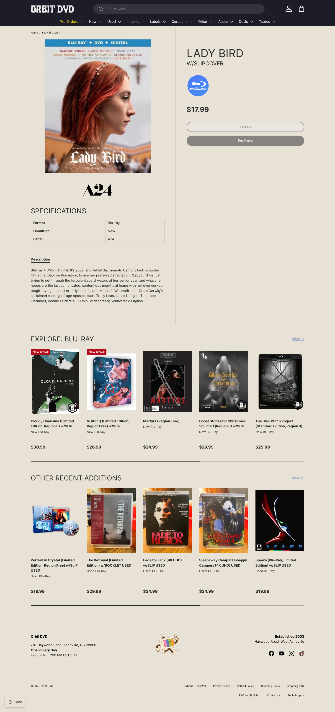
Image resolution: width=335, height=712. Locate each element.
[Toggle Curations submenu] (191, 21)
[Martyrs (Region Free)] (167, 381)
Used (111, 21)
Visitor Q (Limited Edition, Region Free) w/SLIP (108, 423)
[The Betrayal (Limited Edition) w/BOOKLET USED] (111, 520)
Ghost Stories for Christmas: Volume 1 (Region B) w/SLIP (222, 423)
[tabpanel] (98, 286)
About (223, 21)
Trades (264, 21)
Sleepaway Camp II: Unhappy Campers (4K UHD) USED (223, 563)
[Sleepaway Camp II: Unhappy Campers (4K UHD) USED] (223, 520)
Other (202, 21)
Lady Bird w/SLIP (52, 32)
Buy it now (245, 140)
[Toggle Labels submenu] (164, 21)
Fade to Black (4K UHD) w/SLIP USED (162, 563)
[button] (301, 9)
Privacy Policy (221, 686)
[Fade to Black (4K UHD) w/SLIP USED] (167, 520)
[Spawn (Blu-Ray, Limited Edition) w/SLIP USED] (279, 520)
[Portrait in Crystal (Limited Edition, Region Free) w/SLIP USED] (55, 520)
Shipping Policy (270, 686)
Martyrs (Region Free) (161, 421)
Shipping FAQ (295, 686)
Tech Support (296, 695)
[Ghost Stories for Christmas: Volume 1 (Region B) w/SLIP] (223, 381)
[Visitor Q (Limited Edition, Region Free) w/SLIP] (111, 381)
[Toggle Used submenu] (119, 21)
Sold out (246, 127)
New (92, 21)
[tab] (40, 259)
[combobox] (178, 9)
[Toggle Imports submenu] (143, 21)
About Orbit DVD (195, 686)
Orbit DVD (47, 686)
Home (34, 32)
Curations (179, 21)
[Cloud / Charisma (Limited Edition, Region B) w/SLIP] (55, 381)
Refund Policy (245, 686)
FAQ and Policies (249, 695)
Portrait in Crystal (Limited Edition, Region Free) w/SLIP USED (54, 565)
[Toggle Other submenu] (211, 21)
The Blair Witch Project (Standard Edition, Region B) (278, 423)
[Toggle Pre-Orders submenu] (82, 21)
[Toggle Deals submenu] (251, 21)
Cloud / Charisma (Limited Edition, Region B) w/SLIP (52, 423)
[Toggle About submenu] (231, 21)
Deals (243, 21)
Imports (133, 21)
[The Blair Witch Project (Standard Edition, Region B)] (279, 381)
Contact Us (274, 695)
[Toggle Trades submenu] (273, 21)
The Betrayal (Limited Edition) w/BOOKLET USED (109, 563)
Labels (155, 21)
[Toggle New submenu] (100, 21)
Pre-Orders (69, 21)
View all (298, 339)
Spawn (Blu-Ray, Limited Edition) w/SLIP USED (275, 563)
